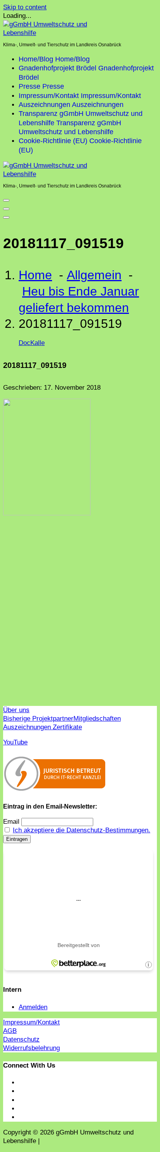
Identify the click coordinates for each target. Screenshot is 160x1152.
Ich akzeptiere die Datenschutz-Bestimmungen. (81, 830)
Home (35, 275)
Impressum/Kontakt (31, 1022)
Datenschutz (21, 1039)
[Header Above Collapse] (6, 217)
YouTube (15, 742)
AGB (10, 1031)
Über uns (16, 710)
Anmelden (33, 1007)
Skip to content (25, 7)
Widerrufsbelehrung (31, 1048)
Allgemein (94, 275)
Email (11, 821)
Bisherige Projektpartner (38, 718)
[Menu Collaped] (6, 200)
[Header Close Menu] (6, 209)
